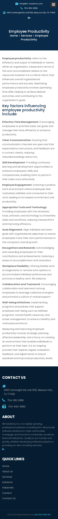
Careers (7, 493)
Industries (8, 487)
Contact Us (8, 498)
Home (5, 466)
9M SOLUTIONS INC (43, 514)
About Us (7, 471)
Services (7, 477)
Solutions (7, 482)
